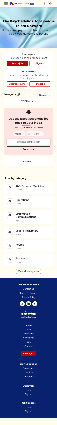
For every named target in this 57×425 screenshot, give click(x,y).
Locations (28, 372)
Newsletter (28, 337)
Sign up (40, 63)
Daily (16, 127)
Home (28, 342)
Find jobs (40, 84)
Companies (28, 333)
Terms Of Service (28, 293)
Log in (28, 390)
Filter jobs (30, 101)
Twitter (22, 303)
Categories (28, 376)
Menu (6, 3)
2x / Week (38, 127)
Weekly (26, 127)
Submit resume (17, 84)
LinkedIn (28, 303)
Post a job (17, 63)
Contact (28, 346)
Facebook (34, 303)
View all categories (28, 271)
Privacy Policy (29, 297)
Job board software (28, 317)
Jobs (28, 329)
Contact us (28, 288)
